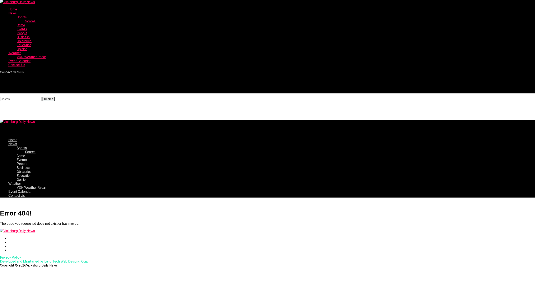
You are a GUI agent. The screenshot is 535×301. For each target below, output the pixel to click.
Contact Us (16, 65)
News (12, 13)
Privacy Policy (10, 257)
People (22, 33)
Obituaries (24, 41)
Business (23, 37)
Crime (21, 25)
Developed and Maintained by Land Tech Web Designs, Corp (44, 261)
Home (12, 9)
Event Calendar (19, 61)
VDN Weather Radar (31, 57)
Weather (14, 53)
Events (22, 29)
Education (24, 45)
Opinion (22, 49)
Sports (22, 17)
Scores (30, 21)
